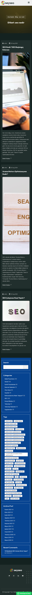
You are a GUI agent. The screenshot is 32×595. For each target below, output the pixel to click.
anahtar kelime (18, 421)
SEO (6, 398)
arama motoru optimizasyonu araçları (15, 434)
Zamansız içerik (17, 496)
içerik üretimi (9, 466)
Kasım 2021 (8, 509)
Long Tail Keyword (19, 466)
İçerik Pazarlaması (10, 384)
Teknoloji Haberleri (10, 407)
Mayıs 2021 (8, 526)
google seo (20, 460)
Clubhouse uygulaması (11, 445)
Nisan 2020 (8, 537)
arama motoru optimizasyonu (13, 432)
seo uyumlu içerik (21, 485)
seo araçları (9, 479)
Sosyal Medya (9, 401)
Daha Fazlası (6, 158)
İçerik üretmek (15, 498)
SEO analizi (23, 477)
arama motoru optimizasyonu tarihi (14, 440)
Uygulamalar (8, 409)
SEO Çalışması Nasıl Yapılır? (13, 298)
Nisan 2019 (8, 540)
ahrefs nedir (9, 421)
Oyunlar (7, 393)
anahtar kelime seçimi (11, 426)
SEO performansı (10, 485)
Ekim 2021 (8, 512)
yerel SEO (8, 496)
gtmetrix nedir (9, 463)
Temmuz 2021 (9, 520)
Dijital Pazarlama (9, 379)
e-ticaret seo (9, 451)
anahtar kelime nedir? (11, 423)
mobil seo (8, 468)
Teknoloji (7, 404)
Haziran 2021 (8, 523)
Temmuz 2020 (9, 534)
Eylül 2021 (8, 515)
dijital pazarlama (21, 448)
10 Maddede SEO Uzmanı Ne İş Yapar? (16, 551)
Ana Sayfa (11, 17)
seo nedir (18, 482)
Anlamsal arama (9, 429)
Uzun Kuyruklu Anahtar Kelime (13, 493)
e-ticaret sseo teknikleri (12, 458)
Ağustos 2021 (9, 518)
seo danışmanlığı (18, 479)
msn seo (15, 468)
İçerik (7, 498)
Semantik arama (10, 471)
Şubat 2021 (8, 529)
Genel (6, 381)
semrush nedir (9, 477)
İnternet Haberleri (10, 387)
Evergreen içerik (10, 460)
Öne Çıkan (8, 390)
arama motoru (19, 429)
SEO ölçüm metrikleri (11, 490)
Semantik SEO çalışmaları (12, 474)
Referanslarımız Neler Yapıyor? (14, 395)
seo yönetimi (9, 487)
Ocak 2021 (8, 532)
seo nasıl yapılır (9, 482)
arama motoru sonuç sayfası (13, 442)
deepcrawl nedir (10, 448)
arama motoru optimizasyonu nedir (14, 437)
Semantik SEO (20, 471)
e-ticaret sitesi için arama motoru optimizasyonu (14, 454)
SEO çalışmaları (19, 487)
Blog (16, 17)
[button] (29, 2)
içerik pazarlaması (20, 463)
